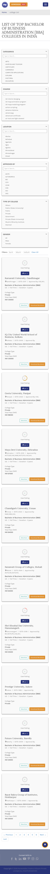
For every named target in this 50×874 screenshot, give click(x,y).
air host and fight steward (14, 118)
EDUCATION (9, 81)
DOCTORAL (9, 78)
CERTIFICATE (9, 67)
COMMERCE (9, 70)
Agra (7, 145)
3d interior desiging (12, 99)
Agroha (7, 147)
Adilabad (8, 139)
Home (4, 12)
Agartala (8, 142)
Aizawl (7, 156)
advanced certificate (13, 116)
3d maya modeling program (15, 104)
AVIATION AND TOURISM (13, 64)
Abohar (8, 136)
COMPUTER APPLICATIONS (14, 72)
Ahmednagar (10, 153)
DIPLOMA (8, 75)
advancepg (9, 113)
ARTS (7, 61)
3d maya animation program (15, 102)
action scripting (11, 107)
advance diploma (11, 110)
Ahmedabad (9, 150)
